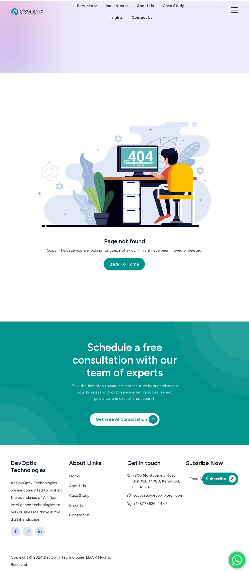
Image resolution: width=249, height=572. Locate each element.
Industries (115, 5)
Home (74, 476)
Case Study (173, 5)
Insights (115, 17)
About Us (145, 5)
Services (85, 5)
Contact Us (142, 17)
